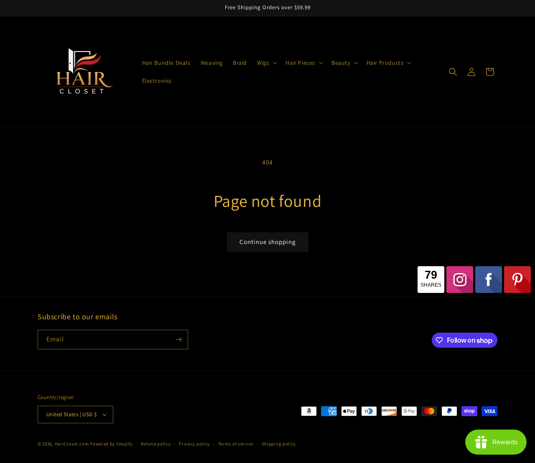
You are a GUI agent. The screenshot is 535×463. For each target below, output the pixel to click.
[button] (266, 62)
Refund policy (156, 444)
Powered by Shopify (111, 444)
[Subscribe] (178, 339)
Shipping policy (279, 444)
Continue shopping (267, 242)
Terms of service (235, 444)
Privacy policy (194, 444)
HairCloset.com (72, 444)
